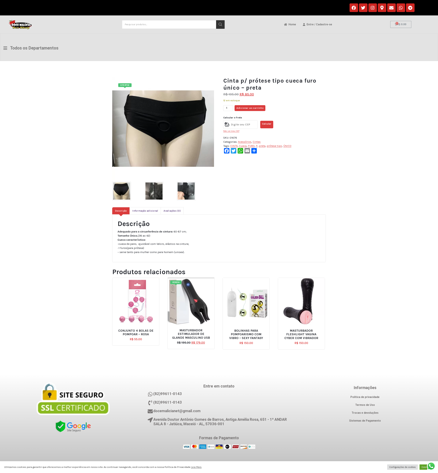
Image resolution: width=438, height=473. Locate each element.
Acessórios (244, 141)
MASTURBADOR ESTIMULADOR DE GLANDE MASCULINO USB (191, 334)
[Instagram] (372, 7)
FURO (251, 146)
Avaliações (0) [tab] (172, 210)
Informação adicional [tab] (145, 210)
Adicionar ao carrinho (250, 108)
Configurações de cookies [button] (402, 467)
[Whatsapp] (401, 7)
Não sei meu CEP (231, 131)
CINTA (234, 146)
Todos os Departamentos (32, 48)
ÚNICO (287, 146)
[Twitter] (363, 7)
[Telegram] (410, 7)
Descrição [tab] (121, 210)
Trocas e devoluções (365, 412)
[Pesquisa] (220, 24)
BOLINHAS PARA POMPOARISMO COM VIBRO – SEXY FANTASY (246, 334)
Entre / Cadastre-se (318, 24)
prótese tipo (274, 146)
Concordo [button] (427, 467)
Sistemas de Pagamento (365, 420)
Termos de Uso (365, 405)
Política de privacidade (364, 397)
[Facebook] (354, 7)
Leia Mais (196, 467)
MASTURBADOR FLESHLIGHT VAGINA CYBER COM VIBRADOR (301, 334)
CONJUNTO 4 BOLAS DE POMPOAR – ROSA (135, 332)
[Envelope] (391, 7)
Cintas (257, 141)
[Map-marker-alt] (382, 7)
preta (262, 146)
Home (291, 24)
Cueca (243, 146)
